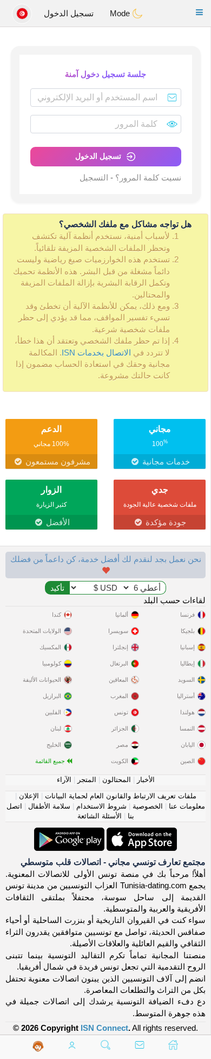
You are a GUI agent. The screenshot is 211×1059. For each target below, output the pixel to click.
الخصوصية (148, 806)
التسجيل (94, 177)
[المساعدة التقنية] (38, 1046)
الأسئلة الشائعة (99, 816)
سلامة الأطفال (49, 806)
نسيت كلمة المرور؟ (148, 177)
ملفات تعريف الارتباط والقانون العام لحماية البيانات (120, 796)
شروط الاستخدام (101, 806)
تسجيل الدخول (69, 13)
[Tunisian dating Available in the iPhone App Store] (140, 833)
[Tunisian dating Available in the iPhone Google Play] (69, 833)
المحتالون (116, 780)
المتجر (86, 780)
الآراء (64, 780)
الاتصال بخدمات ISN (96, 352)
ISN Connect (104, 1027)
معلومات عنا (187, 806)
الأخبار (146, 780)
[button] (199, 12)
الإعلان (29, 796)
